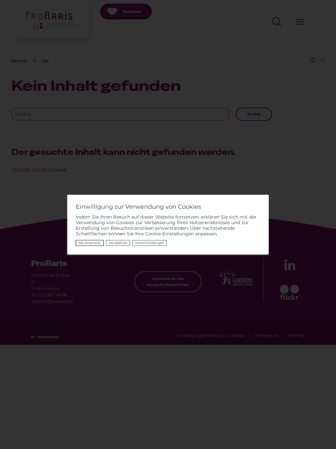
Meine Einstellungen (149, 243)
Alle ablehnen (118, 243)
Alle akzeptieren (89, 243)
